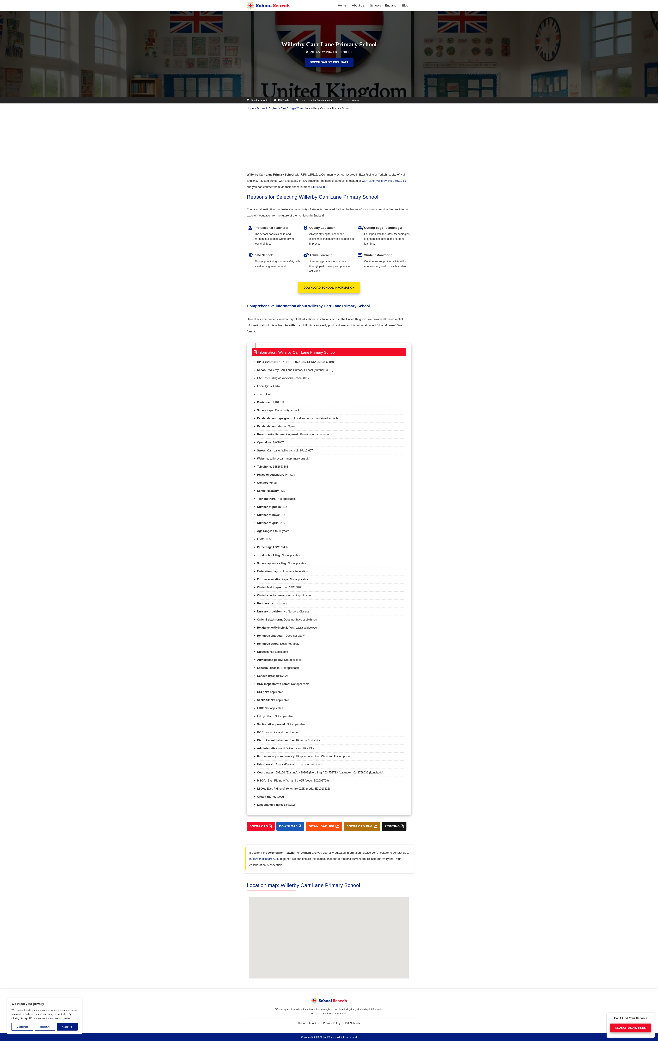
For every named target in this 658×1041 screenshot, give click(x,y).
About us (358, 5)
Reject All (45, 1026)
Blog (405, 5)
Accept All (67, 1026)
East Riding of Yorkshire (294, 108)
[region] (44, 1016)
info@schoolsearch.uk (263, 858)
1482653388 (318, 187)
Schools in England (383, 5)
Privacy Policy (331, 1023)
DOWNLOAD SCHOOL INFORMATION (329, 287)
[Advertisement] (329, 142)
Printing (393, 826)
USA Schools (352, 1023)
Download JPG (322, 826)
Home (342, 5)
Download (259, 826)
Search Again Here (630, 1028)
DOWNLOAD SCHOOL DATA (329, 62)
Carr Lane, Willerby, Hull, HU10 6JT (384, 180)
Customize (22, 1026)
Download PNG (360, 826)
